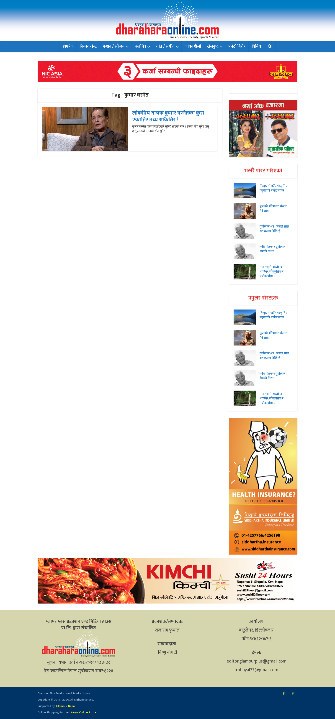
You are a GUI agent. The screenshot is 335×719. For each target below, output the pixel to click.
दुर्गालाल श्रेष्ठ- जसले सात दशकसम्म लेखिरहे (274, 228)
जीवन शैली (193, 46)
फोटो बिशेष (237, 46)
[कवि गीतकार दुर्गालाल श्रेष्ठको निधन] (247, 251)
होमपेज (68, 46)
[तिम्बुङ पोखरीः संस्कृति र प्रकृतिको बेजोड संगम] (247, 190)
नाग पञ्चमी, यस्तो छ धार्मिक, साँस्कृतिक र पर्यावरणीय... (271, 271)
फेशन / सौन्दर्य (114, 46)
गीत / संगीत (165, 46)
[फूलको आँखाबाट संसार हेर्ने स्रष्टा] (247, 211)
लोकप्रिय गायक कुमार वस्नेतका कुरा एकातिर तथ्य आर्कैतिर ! (168, 116)
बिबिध (256, 46)
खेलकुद (213, 46)
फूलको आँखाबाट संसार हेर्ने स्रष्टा (273, 208)
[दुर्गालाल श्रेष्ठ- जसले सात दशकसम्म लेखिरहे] (247, 231)
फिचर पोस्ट (88, 46)
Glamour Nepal (65, 706)
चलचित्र (140, 46)
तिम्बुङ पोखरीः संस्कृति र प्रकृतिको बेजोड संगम (273, 188)
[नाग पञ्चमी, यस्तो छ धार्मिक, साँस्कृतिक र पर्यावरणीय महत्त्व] (247, 271)
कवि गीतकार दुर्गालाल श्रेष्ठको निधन (273, 249)
